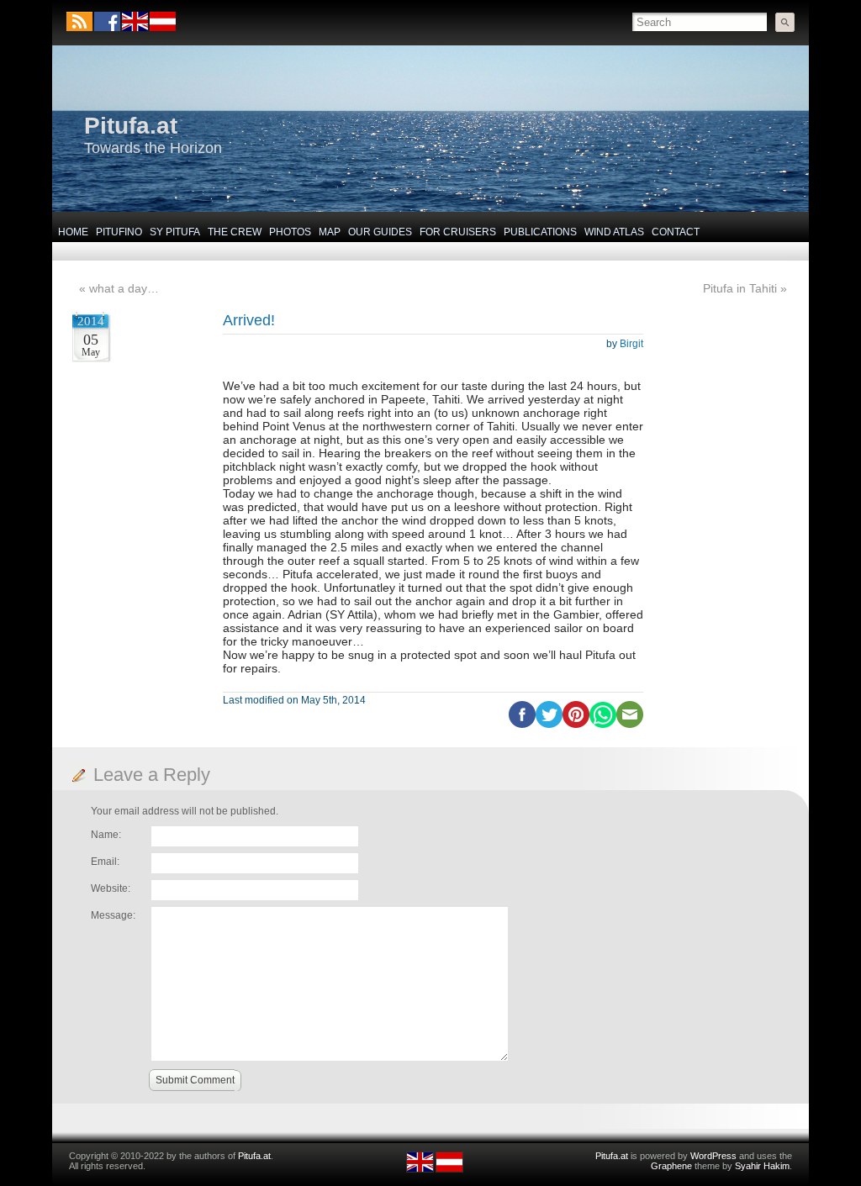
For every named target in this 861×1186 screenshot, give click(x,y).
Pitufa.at (130, 126)
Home (73, 232)
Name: (106, 835)
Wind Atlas (614, 232)
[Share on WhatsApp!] (602, 724)
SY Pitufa (175, 232)
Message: (113, 915)
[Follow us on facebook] (107, 21)
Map (330, 232)
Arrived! (249, 320)
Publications (540, 232)
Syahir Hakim (762, 1166)
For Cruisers (458, 232)
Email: (105, 861)
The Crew (234, 232)
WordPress (713, 1156)
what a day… (124, 288)
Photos (290, 232)
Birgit (631, 344)
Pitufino (119, 232)
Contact (676, 232)
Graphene (671, 1166)
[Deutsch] (162, 28)
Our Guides (380, 232)
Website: (110, 888)
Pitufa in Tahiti (740, 288)
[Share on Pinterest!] (576, 724)
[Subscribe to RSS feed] (79, 21)
